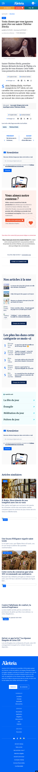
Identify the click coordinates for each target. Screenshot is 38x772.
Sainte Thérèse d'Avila (13, 85)
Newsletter (19, 712)
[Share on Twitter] (24, 80)
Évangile (8, 406)
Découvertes (19, 704)
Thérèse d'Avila (13, 127)
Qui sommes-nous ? (19, 750)
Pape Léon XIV (7, 553)
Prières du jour (11, 419)
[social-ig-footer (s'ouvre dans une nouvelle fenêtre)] (24, 738)
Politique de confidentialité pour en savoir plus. (19, 165)
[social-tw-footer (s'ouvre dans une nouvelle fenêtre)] (20, 738)
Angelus (6, 619)
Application (19, 714)
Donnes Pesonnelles (19, 763)
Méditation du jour (14, 413)
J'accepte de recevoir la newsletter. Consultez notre (19, 165)
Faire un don (19, 747)
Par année (19, 732)
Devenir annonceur (19, 756)
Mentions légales (19, 753)
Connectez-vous (26, 255)
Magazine (19, 717)
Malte (5, 481)
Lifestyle (19, 699)
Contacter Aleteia (19, 760)
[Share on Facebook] (18, 80)
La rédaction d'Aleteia (8, 33)
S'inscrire (7, 170)
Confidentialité (19, 766)
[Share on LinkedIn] (21, 80)
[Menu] (7, 3)
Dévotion (12, 14)
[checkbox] (4, 165)
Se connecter (24, 687)
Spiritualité (4, 14)
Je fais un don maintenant (14, 220)
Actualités (19, 696)
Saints (5, 127)
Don (19, 721)
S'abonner (13, 687)
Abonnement (19, 719)
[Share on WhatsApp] (31, 80)
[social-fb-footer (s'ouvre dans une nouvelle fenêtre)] (17, 738)
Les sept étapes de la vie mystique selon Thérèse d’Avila (15, 106)
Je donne (18, 8)
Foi (4, 586)
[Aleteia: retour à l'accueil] (19, 3)
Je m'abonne (7, 8)
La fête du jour (11, 400)
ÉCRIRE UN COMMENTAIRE (19, 261)
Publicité (19, 724)
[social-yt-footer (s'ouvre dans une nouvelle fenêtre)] (14, 738)
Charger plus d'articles (19, 323)
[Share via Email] (28, 80)
